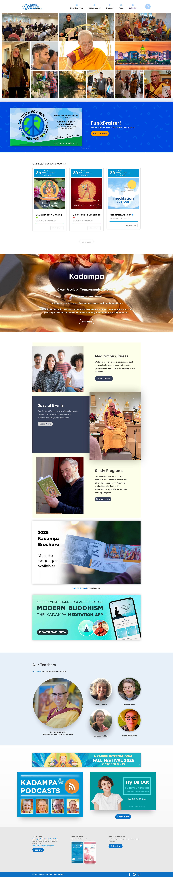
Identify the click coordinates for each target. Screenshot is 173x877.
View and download (80, 588)
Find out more (103, 499)
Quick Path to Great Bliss (86, 215)
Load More (86, 242)
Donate (38, 850)
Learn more (98, 135)
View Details (57, 228)
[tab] (137, 765)
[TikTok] (139, 874)
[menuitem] (76, 6)
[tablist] (138, 766)
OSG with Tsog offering (49, 215)
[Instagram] (134, 874)
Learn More (86, 321)
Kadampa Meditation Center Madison (45, 839)
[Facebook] (130, 874)
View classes (104, 378)
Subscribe (115, 846)
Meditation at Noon (120, 215)
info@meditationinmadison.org (43, 845)
